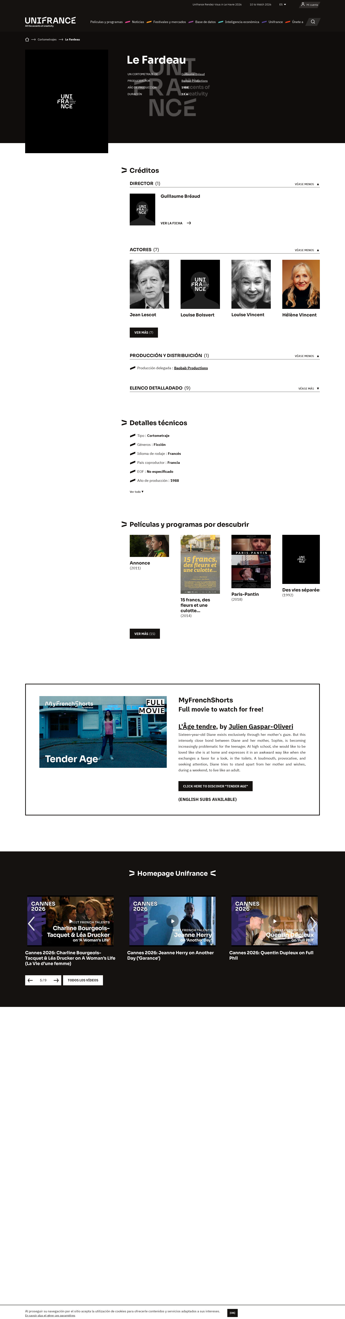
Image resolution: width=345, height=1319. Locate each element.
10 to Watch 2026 (260, 4)
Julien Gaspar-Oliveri (261, 726)
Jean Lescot (143, 314)
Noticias (138, 22)
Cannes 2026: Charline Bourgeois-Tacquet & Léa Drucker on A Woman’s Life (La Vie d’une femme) (70, 958)
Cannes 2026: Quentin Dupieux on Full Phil (271, 955)
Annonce (140, 563)
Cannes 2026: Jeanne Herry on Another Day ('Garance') (170, 955)
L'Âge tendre (197, 726)
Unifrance (276, 22)
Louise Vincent (247, 314)
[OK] (232, 1313)
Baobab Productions (194, 81)
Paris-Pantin (245, 594)
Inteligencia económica (242, 22)
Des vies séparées (302, 590)
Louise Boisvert (197, 315)
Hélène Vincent (299, 315)
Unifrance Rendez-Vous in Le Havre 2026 (217, 4)
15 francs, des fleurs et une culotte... (195, 605)
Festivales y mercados (169, 22)
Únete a (297, 22)
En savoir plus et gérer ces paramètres (50, 1315)
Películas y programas (106, 22)
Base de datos (205, 22)
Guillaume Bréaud (193, 74)
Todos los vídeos (83, 980)
